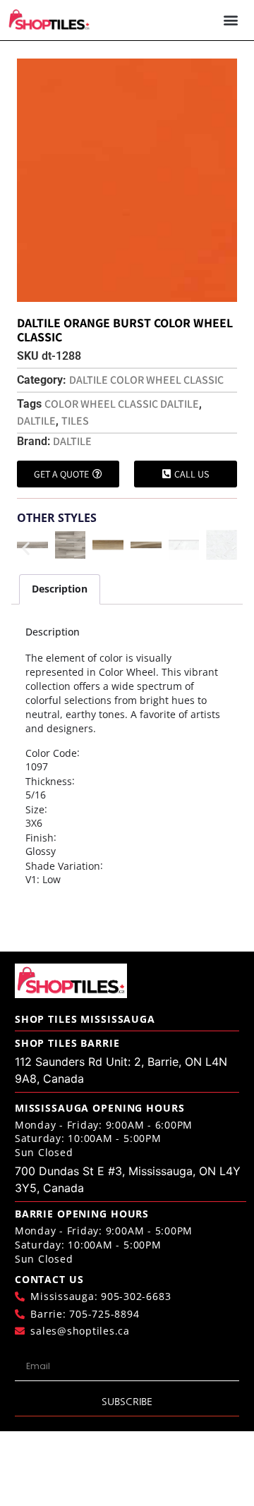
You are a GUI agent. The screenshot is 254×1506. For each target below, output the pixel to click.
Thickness (48, 782)
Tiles (75, 420)
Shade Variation (62, 866)
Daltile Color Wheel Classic (146, 379)
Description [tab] (59, 588)
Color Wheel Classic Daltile (121, 403)
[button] (230, 20)
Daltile (36, 420)
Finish (39, 838)
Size (34, 810)
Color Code (51, 753)
